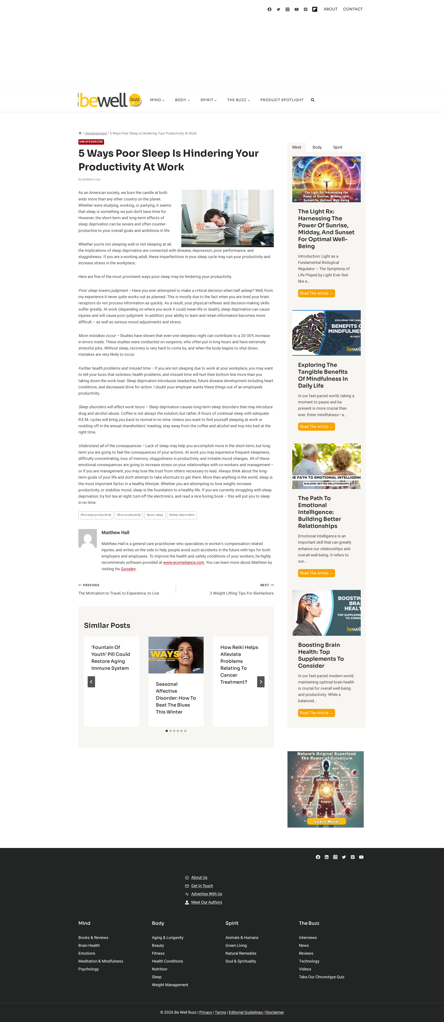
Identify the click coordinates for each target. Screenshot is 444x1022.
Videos (305, 969)
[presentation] (176, 655)
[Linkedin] (326, 857)
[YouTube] (297, 9)
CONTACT (353, 9)
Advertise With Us (206, 894)
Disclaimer (274, 1012)
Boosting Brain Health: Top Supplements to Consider (321, 655)
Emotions (86, 953)
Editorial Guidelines (246, 1012)
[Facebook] (270, 9)
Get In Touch (202, 886)
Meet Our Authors (206, 902)
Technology (309, 961)
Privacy (205, 1012)
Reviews (306, 953)
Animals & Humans (242, 938)
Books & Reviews (93, 938)
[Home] (80, 133)
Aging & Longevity (167, 938)
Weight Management (170, 985)
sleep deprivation (182, 515)
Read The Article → (317, 293)
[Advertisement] (222, 53)
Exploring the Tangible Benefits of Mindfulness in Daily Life (323, 375)
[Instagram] (288, 9)
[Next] (261, 681)
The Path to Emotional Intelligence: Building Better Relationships (319, 512)
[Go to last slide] (91, 681)
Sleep (157, 977)
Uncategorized (91, 142)
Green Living (236, 945)
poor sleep (155, 515)
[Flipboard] (315, 9)
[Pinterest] (306, 9)
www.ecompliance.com (183, 562)
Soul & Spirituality (240, 961)
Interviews (308, 938)
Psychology (88, 969)
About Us (199, 877)
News (304, 945)
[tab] (167, 731)
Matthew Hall (91, 179)
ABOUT (331, 9)
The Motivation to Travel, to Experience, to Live (118, 589)
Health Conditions (167, 961)
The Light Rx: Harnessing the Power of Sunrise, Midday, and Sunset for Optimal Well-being (326, 229)
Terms (220, 1012)
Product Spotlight (282, 100)
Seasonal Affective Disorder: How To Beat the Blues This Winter (176, 698)
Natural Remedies (240, 953)
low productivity (129, 515)
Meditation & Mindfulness (100, 961)
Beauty (158, 945)
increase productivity (95, 515)
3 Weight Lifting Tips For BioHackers (242, 589)
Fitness (158, 953)
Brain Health (89, 945)
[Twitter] (279, 9)
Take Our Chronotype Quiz (321, 977)
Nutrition (159, 969)
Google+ (128, 569)
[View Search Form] (312, 100)
